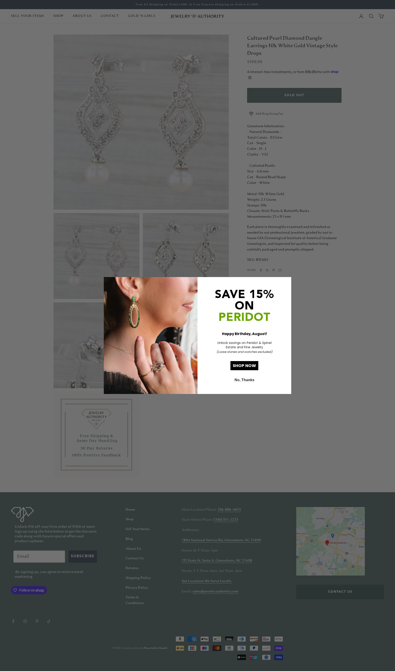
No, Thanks (244, 380)
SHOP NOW (244, 365)
